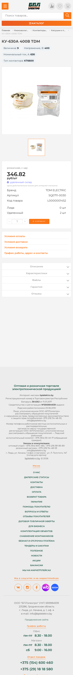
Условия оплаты (14, 236)
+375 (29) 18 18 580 (36, 669)
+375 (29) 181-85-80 (55, 445)
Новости (36, 556)
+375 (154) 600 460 (36, 663)
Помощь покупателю (36, 507)
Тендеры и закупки (36, 546)
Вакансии (36, 565)
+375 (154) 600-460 (34, 445)
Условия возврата (15, 247)
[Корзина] (67, 6)
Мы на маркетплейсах (36, 570)
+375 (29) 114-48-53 (51, 418)
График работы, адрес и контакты (26, 253)
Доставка (36, 487)
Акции (36, 560)
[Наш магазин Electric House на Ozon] (55, 587)
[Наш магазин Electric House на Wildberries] (45, 587)
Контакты (36, 482)
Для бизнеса (37, 526)
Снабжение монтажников (36, 536)
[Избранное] (59, 6)
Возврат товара (36, 497)
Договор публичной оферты (37, 521)
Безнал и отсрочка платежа (36, 541)
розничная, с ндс (17, 168)
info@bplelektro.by (36, 420)
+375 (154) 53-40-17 (44, 438)
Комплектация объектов (36, 531)
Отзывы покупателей (36, 516)
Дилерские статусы (36, 477)
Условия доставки (16, 241)
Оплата (36, 492)
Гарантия (36, 502)
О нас (36, 472)
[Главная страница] (34, 6)
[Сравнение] (51, 6)
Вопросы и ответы (36, 511)
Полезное (36, 551)
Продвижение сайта (36, 619)
